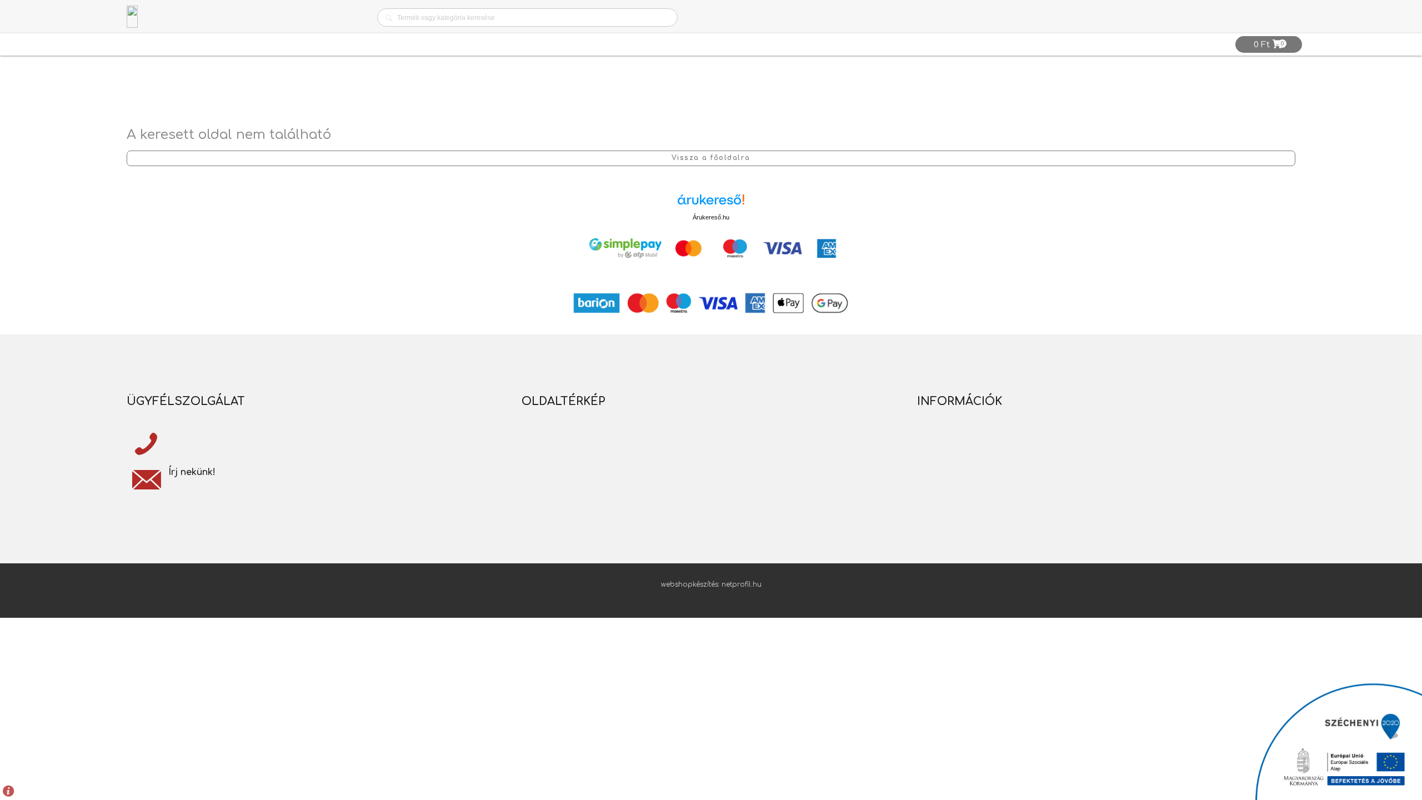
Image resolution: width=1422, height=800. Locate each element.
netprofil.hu (742, 584)
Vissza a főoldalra (711, 158)
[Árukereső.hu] (711, 203)
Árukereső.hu (711, 217)
